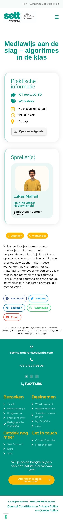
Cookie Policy (48, 510)
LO (34, 94)
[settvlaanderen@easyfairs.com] (31, 346)
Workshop (26, 101)
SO (40, 94)
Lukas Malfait (25, 196)
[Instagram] (37, 376)
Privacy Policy (48, 506)
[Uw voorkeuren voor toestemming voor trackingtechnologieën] (6, 517)
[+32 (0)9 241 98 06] (31, 359)
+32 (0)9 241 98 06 (31, 365)
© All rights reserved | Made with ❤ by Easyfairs (31, 501)
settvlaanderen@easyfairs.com (31, 352)
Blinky (23, 121)
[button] (15, 298)
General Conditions (20, 506)
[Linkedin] (31, 376)
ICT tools (24, 94)
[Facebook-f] (26, 376)
